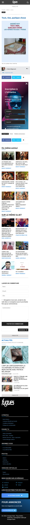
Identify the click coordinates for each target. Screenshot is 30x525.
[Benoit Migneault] (4, 69)
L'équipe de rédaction (21, 235)
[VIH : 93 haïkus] (22, 265)
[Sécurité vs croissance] (8, 265)
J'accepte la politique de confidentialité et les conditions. (13, 128)
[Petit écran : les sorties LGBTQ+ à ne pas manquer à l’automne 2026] (22, 176)
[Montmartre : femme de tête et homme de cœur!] (8, 176)
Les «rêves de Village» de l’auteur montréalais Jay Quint (21, 387)
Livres (12, 10)
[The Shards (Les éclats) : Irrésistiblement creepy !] (22, 196)
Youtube (6, 487)
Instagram (20, 482)
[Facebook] (3, 483)
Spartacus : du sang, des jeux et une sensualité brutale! (22, 163)
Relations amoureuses (19, 133)
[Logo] (15, 2)
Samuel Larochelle (21, 258)
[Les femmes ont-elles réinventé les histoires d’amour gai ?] (8, 156)
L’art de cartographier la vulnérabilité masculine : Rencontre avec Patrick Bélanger (13, 369)
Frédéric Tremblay (6, 275)
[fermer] (27, 84)
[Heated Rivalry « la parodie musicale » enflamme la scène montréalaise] (22, 222)
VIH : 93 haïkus (20, 271)
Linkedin (6, 484)
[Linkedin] (3, 485)
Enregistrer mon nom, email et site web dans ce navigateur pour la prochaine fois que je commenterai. (15, 301)
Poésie (11, 133)
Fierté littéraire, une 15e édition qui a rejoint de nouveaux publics (20, 378)
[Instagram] (16, 483)
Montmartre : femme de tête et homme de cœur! (8, 183)
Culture (8, 10)
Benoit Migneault (11, 69)
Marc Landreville (6, 238)
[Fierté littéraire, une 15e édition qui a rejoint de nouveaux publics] (7, 379)
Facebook (6, 482)
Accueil (3, 10)
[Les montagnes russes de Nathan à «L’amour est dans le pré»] (22, 245)
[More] (23, 77)
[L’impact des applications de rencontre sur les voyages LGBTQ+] (8, 245)
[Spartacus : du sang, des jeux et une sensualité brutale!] (22, 156)
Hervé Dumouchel (6, 258)
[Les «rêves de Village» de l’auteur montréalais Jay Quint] (7, 388)
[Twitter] (16, 485)
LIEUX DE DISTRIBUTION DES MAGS (14, 490)
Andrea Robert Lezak (6, 373)
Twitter (19, 484)
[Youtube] (3, 487)
